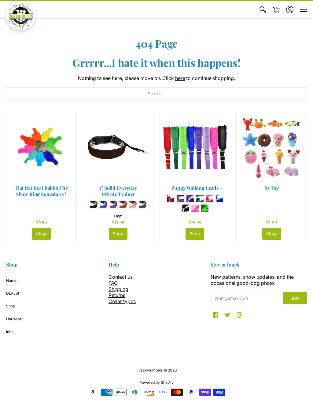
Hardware (14, 319)
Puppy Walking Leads (195, 188)
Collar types (122, 301)
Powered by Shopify (156, 382)
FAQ (113, 283)
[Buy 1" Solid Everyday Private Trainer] (118, 147)
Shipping (118, 289)
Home (11, 280)
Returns (117, 295)
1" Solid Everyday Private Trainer (118, 191)
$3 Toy (271, 188)
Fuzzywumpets (149, 370)
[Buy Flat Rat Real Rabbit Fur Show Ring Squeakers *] (41, 147)
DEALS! (12, 293)
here (180, 78)
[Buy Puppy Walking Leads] (195, 147)
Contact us (121, 277)
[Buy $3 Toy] (272, 147)
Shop (41, 233)
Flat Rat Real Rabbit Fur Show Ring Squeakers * (41, 191)
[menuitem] (263, 9)
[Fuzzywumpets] (20, 15)
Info (9, 331)
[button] (263, 9)
